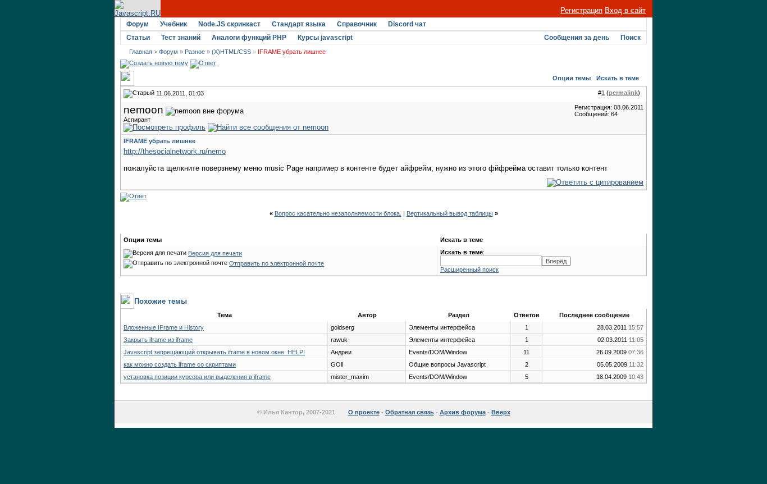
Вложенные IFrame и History (164, 327)
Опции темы (572, 78)
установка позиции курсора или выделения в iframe (197, 376)
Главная (140, 51)
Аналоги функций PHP (249, 38)
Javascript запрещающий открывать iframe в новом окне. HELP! (214, 352)
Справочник (357, 24)
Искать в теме (617, 78)
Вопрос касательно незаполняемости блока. (338, 213)
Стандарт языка (299, 24)
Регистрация (581, 10)
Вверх (500, 412)
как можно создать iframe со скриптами (180, 364)
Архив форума (463, 412)
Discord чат (407, 24)
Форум (137, 24)
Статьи (138, 38)
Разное (195, 51)
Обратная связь (409, 412)
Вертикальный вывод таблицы (450, 213)
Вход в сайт (625, 10)
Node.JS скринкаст (229, 24)
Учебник (173, 24)
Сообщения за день (576, 38)
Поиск (630, 38)
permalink (623, 92)
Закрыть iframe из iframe (158, 339)
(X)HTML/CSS (231, 51)
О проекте (364, 412)
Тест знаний (180, 38)
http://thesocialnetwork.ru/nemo (175, 151)
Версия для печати (215, 253)
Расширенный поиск (469, 269)
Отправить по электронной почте (276, 263)
